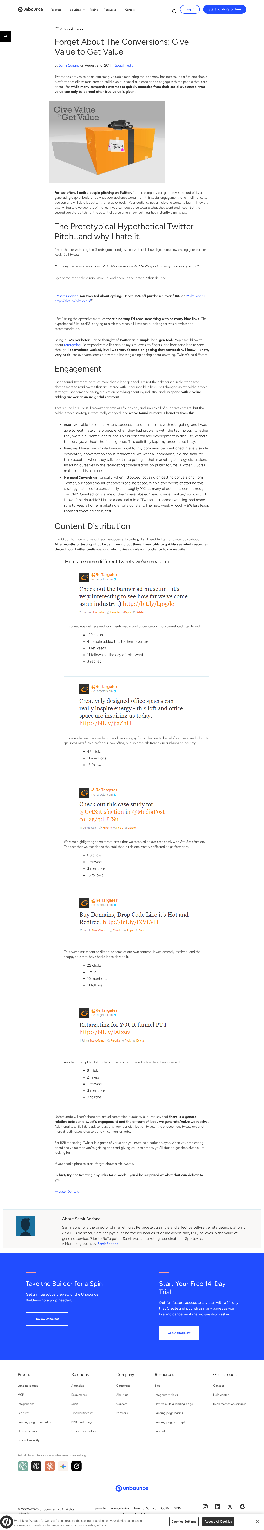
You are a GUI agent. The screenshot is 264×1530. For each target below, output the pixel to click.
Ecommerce (79, 1395)
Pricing (94, 9)
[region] (132, 1522)
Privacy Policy (120, 1508)
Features (23, 1413)
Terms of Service (145, 1508)
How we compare (29, 1431)
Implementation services (229, 1404)
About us (122, 1395)
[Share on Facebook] (4, 1504)
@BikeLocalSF (196, 296)
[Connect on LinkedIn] (217, 1508)
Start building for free (225, 9)
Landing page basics (169, 1413)
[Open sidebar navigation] (5, 36)
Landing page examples (171, 1422)
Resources (164, 1374)
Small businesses (82, 1413)
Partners (122, 1413)
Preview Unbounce (46, 1319)
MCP (21, 1395)
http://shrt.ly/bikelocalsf (73, 301)
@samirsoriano (67, 296)
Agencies (77, 1385)
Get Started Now (179, 1333)
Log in (189, 9)
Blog (158, 1385)
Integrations (26, 1404)
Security (100, 1508)
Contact (130, 9)
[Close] (257, 1521)
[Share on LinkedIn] (4, 1513)
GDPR (178, 1508)
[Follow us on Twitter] (229, 1508)
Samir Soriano (69, 65)
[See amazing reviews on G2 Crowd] (242, 1508)
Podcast (160, 1431)
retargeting (72, 345)
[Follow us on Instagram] (205, 1508)
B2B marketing (81, 1422)
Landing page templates (34, 1422)
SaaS (74, 1404)
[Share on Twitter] (4, 1495)
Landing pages (28, 1385)
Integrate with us (166, 1395)
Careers (121, 1404)
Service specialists (83, 1431)
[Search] (175, 12)
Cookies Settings (184, 1521)
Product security (28, 1440)
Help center (221, 1395)
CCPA (165, 1508)
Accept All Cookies (218, 1521)
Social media (73, 29)
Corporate (123, 1385)
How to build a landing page (174, 1404)
